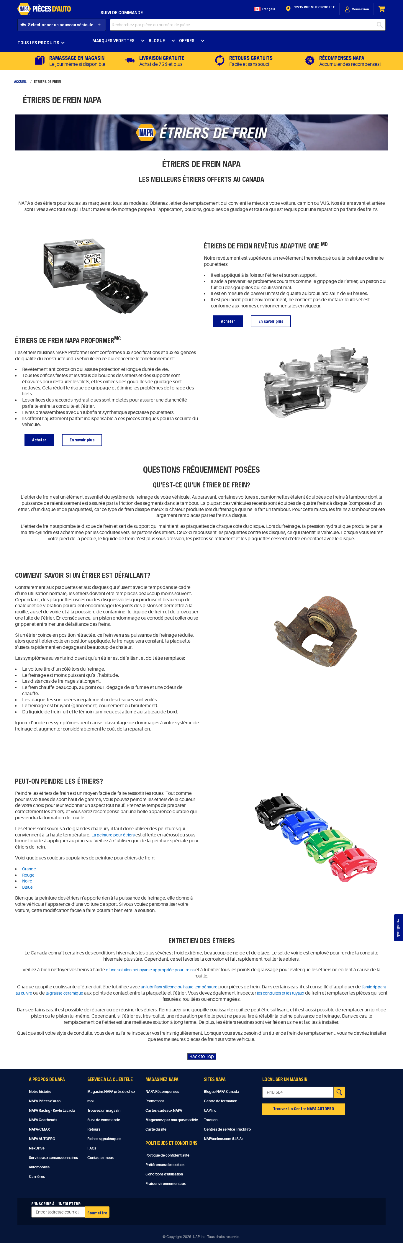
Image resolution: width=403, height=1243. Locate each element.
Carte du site (155, 1129)
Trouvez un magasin (103, 1110)
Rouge (28, 875)
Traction (210, 1120)
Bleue (27, 887)
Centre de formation (220, 1101)
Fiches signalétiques (104, 1139)
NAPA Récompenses (162, 1092)
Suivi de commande (122, 12)
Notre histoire (40, 1092)
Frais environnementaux (165, 1184)
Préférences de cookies (164, 1165)
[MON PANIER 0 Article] (382, 9)
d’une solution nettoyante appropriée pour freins (150, 969)
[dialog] (356, 9)
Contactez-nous (100, 1158)
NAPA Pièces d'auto (44, 1101)
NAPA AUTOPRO (42, 1139)
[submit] (381, 25)
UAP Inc (210, 1110)
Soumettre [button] (97, 1212)
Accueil (20, 81)
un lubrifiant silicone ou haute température (179, 987)
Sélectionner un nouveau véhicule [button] (60, 24)
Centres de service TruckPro (227, 1129)
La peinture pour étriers (113, 835)
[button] (264, 9)
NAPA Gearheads (43, 1120)
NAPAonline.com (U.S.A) (223, 1139)
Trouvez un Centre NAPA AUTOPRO (303, 1108)
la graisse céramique (64, 993)
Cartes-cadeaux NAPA (163, 1110)
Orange (29, 869)
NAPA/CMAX (39, 1129)
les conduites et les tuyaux (280, 993)
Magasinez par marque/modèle (171, 1120)
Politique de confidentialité (167, 1155)
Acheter (228, 321)
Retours (93, 1129)
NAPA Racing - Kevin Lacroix (52, 1110)
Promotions (154, 1101)
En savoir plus (270, 321)
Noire (27, 881)
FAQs (91, 1148)
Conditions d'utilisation (164, 1174)
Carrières (37, 1177)
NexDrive (37, 1148)
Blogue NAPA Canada (221, 1092)
